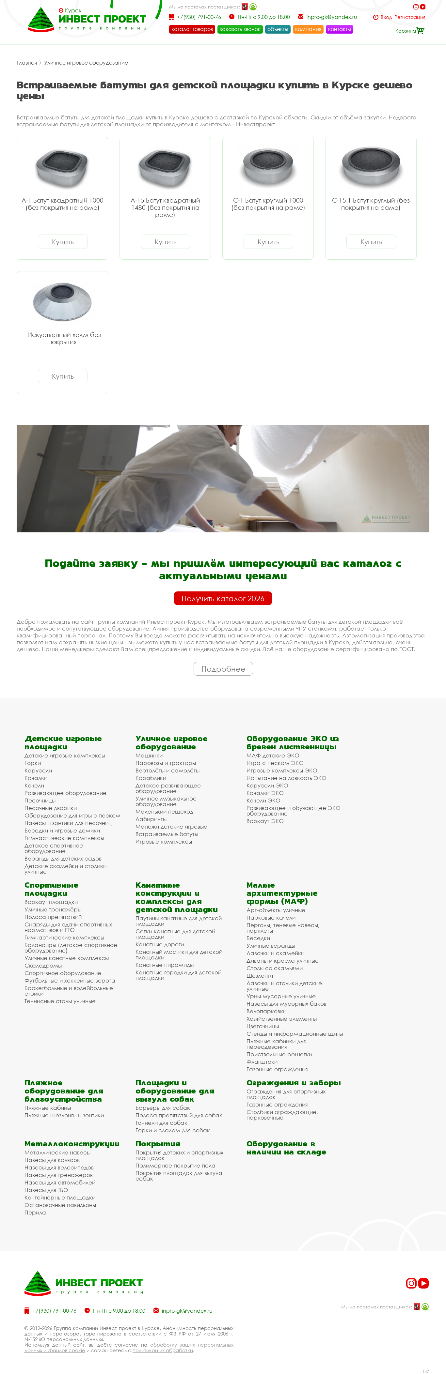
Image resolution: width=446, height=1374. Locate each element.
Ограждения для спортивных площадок (286, 1094)
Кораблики (150, 778)
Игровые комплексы (163, 841)
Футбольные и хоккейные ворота (69, 980)
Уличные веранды (271, 945)
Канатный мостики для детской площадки (178, 954)
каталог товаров (192, 29)
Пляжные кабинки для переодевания (276, 1043)
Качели (34, 785)
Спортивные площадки (51, 889)
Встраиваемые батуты (166, 834)
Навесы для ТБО (46, 1190)
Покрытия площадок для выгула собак (178, 1175)
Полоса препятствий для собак (178, 1115)
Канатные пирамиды (164, 965)
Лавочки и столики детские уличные (284, 985)
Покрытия (157, 1143)
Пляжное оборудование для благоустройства (63, 1090)
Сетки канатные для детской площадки (175, 933)
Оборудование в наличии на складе (286, 1147)
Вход (386, 17)
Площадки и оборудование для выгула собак (174, 1090)
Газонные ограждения (277, 1069)
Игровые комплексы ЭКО (282, 770)
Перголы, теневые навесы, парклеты (283, 927)
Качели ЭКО (263, 800)
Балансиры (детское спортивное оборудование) (70, 947)
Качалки (35, 778)
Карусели (38, 770)
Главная (27, 62)
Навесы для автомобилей (59, 1182)
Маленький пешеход (164, 811)
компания (308, 29)
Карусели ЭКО (267, 785)
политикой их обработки (163, 1350)
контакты (339, 29)
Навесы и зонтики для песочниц (68, 823)
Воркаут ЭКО (265, 821)
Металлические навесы (57, 1152)
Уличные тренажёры (52, 909)
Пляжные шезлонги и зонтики (64, 1115)
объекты (277, 29)
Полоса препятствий (53, 917)
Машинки (149, 755)
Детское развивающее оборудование (168, 788)
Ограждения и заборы (294, 1082)
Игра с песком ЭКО (275, 763)
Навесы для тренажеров (58, 1175)
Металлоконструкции (71, 1143)
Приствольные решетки (279, 1054)
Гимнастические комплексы (64, 838)
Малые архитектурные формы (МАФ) (282, 893)
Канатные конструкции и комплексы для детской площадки (176, 897)
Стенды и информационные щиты (295, 1033)
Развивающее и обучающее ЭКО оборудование (294, 810)
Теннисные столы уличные (60, 1001)
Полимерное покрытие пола (175, 1165)
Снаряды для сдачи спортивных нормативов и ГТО (68, 927)
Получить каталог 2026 (223, 598)
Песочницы (40, 800)
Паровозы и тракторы (165, 763)
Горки (32, 763)
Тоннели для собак (161, 1122)
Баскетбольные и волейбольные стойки (68, 990)
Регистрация (409, 17)
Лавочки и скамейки (275, 953)
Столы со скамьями (275, 968)
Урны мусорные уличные (281, 996)
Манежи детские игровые (171, 826)
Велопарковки (266, 1011)
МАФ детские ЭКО (273, 755)
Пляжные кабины (47, 1107)
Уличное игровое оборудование (86, 62)
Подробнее (223, 668)
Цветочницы (263, 1026)
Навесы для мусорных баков (287, 1003)
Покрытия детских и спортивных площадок (179, 1155)
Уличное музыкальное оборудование (166, 801)
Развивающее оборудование (65, 793)
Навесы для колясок (52, 1160)
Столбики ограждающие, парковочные (282, 1114)
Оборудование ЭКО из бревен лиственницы (293, 742)
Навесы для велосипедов (59, 1167)
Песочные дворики (50, 808)
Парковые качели (271, 917)
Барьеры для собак (162, 1107)
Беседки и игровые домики (62, 830)
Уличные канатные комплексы (66, 958)
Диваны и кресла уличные (283, 960)
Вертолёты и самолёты (167, 770)
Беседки (258, 938)
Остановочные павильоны (60, 1205)
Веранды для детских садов (63, 858)
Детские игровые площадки (63, 742)
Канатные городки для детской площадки (178, 975)
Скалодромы (43, 965)
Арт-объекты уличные (276, 910)
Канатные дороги (159, 944)
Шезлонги (260, 975)
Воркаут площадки (51, 902)
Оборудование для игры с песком (72, 815)
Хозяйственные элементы (282, 1018)
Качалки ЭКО (265, 793)
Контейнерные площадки (59, 1197)
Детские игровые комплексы (64, 755)
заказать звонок (240, 29)
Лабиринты (151, 819)
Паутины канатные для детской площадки (178, 920)
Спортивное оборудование (62, 973)
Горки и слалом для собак (172, 1130)
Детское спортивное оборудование (53, 848)
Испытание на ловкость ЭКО (287, 778)
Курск (73, 10)
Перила (35, 1212)
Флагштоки (262, 1061)
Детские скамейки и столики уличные (65, 868)
